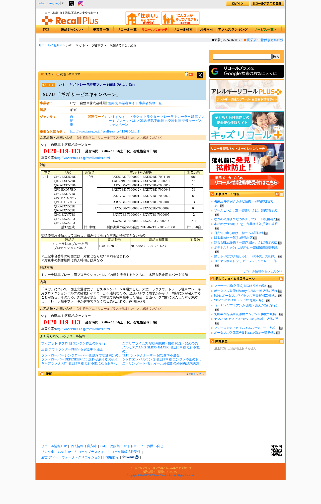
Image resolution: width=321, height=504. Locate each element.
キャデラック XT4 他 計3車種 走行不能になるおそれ (79, 363)
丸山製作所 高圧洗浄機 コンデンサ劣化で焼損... (246, 314)
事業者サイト (128, 103)
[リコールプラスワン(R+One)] (130, 457)
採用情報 (112, 457)
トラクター (151, 116)
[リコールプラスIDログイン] (237, 5)
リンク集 (47, 452)
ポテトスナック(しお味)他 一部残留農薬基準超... (246, 247)
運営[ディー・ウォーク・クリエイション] (71, 457)
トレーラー (182, 116)
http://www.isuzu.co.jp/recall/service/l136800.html (104, 131)
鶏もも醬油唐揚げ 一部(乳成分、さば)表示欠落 (245, 242)
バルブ (134, 120)
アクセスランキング (233, 29)
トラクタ (136, 116)
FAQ (103, 446)
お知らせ (206, 29)
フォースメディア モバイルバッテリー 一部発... (246, 327)
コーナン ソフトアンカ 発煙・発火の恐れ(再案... (246, 305)
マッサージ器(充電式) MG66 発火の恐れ (241, 285)
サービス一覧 (265, 29)
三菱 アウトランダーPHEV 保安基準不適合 (72, 349)
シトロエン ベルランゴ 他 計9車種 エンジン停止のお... (161, 359)
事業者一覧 (101, 29)
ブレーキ (122, 120)
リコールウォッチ (154, 29)
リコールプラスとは (89, 452)
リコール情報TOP (50, 45)
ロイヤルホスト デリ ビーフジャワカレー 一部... (246, 261)
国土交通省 (169, 120)
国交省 (183, 120)
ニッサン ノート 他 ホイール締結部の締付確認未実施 (160, 363)
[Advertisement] (122, 59)
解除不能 (153, 120)
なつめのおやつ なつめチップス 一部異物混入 (245, 219)
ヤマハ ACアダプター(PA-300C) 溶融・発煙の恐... (247, 318)
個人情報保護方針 (83, 446)
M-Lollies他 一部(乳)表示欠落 (233, 237)
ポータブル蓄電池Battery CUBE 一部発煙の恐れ (245, 290)
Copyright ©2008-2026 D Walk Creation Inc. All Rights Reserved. (161, 475)
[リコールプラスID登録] (267, 5)
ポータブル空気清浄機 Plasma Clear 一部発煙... (245, 332)
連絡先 (112, 103)
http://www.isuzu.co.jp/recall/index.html (82, 158)
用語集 (115, 446)
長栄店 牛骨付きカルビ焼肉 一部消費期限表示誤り (280, 40)
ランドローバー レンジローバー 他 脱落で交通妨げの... (81, 355)
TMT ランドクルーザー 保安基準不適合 (151, 355)
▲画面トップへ (195, 373)
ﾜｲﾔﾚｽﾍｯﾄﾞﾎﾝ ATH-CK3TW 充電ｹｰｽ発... (239, 300)
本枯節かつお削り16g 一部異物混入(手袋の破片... (247, 223)
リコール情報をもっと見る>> (263, 271)
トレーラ (167, 116)
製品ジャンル (72, 29)
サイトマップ (133, 446)
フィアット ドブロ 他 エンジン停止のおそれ (73, 343)
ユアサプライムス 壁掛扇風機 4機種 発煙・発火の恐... (161, 343)
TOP (46, 29)
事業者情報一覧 (150, 103)
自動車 (71, 121)
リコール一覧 (127, 29)
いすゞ (124, 116)
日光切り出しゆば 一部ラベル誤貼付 (238, 232)
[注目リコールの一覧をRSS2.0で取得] (281, 279)
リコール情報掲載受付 (124, 452)
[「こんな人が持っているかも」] (181, 24)
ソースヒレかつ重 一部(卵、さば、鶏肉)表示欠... (246, 210)
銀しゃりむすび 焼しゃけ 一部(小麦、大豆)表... (245, 256)
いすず (113, 116)
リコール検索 (183, 29)
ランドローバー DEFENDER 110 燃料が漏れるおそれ (79, 359)
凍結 (143, 120)
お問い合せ (155, 446)
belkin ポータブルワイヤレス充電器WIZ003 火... (245, 295)
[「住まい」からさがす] (142, 24)
